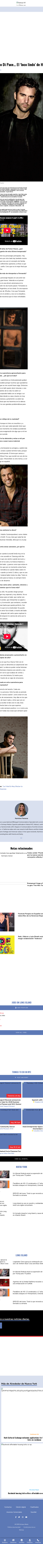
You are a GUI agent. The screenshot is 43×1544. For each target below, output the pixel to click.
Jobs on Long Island (21, 1002)
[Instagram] (23, 1517)
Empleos (30, 1542)
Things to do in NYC (21, 1072)
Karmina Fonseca (21, 818)
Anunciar (38, 1542)
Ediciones (13, 1542)
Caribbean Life (34, 1434)
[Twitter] (19, 1517)
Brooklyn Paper (34, 1490)
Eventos (21, 1542)
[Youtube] (26, 1517)
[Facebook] (16, 1517)
